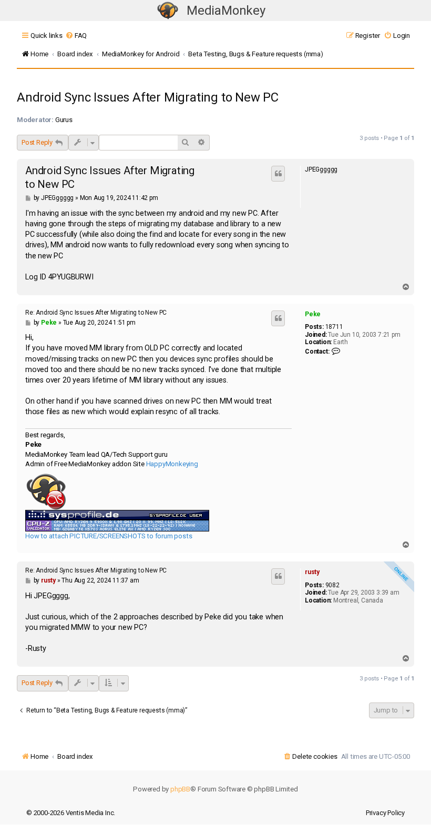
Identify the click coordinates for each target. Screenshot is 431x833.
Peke (313, 314)
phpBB (180, 789)
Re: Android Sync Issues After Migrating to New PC (96, 312)
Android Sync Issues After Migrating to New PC (148, 97)
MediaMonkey (226, 10)
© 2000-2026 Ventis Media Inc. (70, 813)
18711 (334, 326)
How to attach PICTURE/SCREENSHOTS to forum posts (108, 536)
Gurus (64, 120)
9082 (332, 585)
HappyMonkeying (172, 464)
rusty (312, 572)
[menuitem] (76, 35)
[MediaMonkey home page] (167, 10)
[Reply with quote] (278, 174)
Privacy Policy (385, 813)
